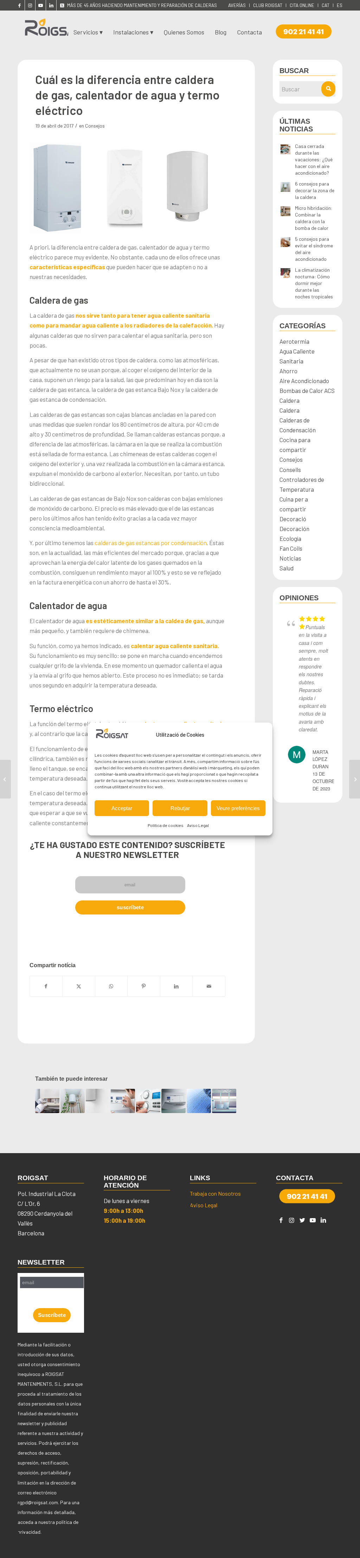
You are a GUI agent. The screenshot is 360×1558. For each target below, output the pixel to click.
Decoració (292, 518)
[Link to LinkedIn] (51, 5)
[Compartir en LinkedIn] (176, 986)
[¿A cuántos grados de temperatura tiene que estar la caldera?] (224, 1101)
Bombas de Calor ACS (307, 390)
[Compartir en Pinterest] (144, 986)
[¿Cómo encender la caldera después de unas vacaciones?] (98, 1101)
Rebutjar (180, 808)
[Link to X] (62, 5)
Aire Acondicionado (304, 380)
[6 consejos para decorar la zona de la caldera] (72, 1101)
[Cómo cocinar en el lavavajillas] (354, 779)
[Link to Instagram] (30, 5)
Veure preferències (238, 808)
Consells (290, 469)
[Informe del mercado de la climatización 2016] (5, 779)
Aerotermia (294, 341)
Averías (237, 5)
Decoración (294, 528)
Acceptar (121, 808)
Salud (286, 567)
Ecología (290, 538)
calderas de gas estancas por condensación (151, 542)
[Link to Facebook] (19, 5)
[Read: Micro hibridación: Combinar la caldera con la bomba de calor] (285, 211)
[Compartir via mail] (209, 986)
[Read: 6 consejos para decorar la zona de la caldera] (285, 187)
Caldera (289, 400)
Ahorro (288, 370)
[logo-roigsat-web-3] (53, 30)
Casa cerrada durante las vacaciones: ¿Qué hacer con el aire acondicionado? (314, 159)
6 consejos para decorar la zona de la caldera (314, 190)
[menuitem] (237, 5)
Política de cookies (166, 825)
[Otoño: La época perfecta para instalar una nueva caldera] (148, 1101)
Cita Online (302, 5)
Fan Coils (290, 548)
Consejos (95, 126)
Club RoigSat (267, 5)
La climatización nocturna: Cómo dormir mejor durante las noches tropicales (314, 283)
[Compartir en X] (79, 986)
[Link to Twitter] (302, 1220)
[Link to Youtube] (41, 5)
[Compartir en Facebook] (46, 986)
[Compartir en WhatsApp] (111, 986)
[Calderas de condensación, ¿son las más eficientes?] (173, 1101)
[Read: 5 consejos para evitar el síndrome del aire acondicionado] (285, 242)
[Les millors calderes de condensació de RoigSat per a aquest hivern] (123, 1101)
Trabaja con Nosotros (215, 1193)
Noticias (290, 558)
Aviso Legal (198, 825)
